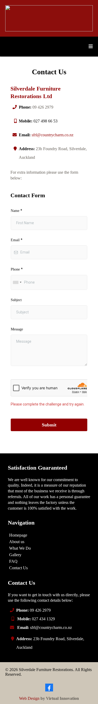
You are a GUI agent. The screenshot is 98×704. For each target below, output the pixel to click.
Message (17, 329)
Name (16, 211)
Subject (16, 300)
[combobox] (17, 282)
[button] (90, 46)
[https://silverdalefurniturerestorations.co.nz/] (49, 18)
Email (16, 240)
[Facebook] (49, 687)
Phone (17, 269)
